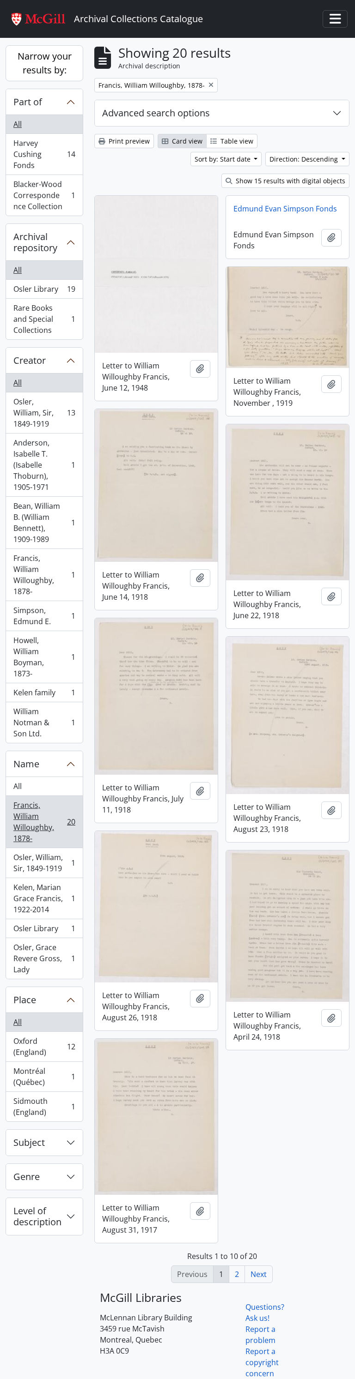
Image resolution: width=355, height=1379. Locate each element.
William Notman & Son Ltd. (44, 722)
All (17, 124)
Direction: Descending (304, 159)
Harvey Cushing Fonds (44, 154)
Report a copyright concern (262, 1362)
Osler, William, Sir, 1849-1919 (44, 413)
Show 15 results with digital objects (289, 180)
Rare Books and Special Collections (44, 319)
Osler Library (44, 291)
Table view (236, 141)
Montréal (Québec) (44, 1076)
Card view (186, 141)
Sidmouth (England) (44, 1106)
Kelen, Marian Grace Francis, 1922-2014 (44, 898)
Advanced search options (156, 113)
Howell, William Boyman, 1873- (44, 657)
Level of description (37, 1216)
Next (259, 1274)
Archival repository (35, 242)
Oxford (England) (44, 1046)
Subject (29, 1142)
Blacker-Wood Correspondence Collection (44, 195)
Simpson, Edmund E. (44, 615)
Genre (26, 1176)
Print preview (128, 141)
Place (24, 1000)
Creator (29, 360)
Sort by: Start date (223, 159)
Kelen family (44, 694)
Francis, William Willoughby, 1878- (44, 574)
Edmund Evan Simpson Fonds (285, 209)
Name (26, 764)
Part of (27, 102)
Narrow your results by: (45, 63)
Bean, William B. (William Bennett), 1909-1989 (44, 522)
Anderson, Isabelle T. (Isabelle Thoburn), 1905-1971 (44, 465)
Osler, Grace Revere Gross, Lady (44, 958)
